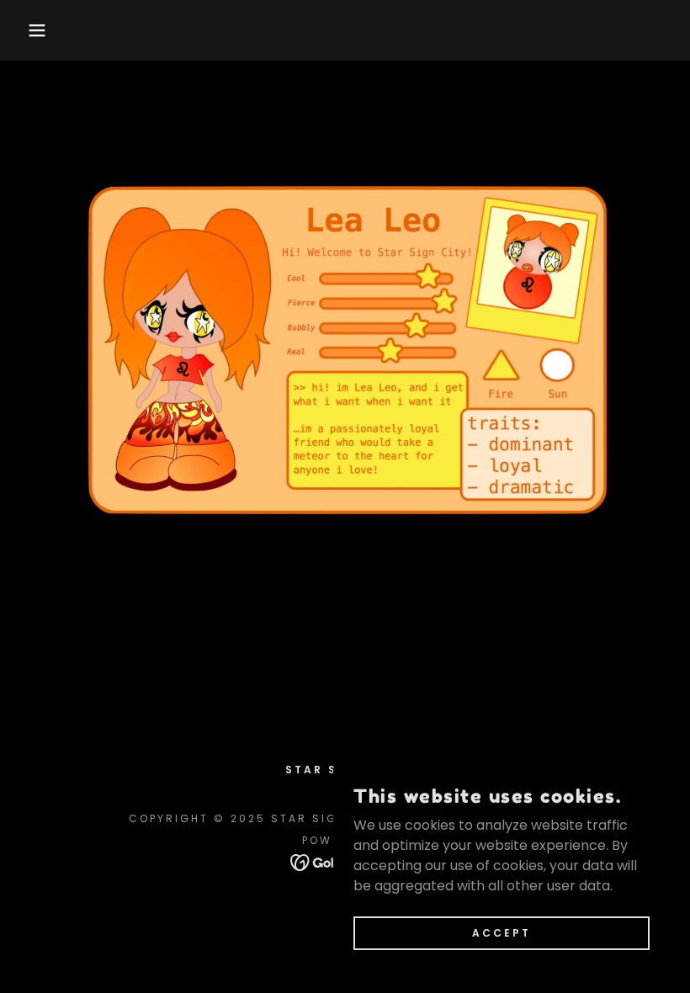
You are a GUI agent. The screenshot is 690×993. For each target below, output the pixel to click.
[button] (34, 30)
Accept (501, 932)
